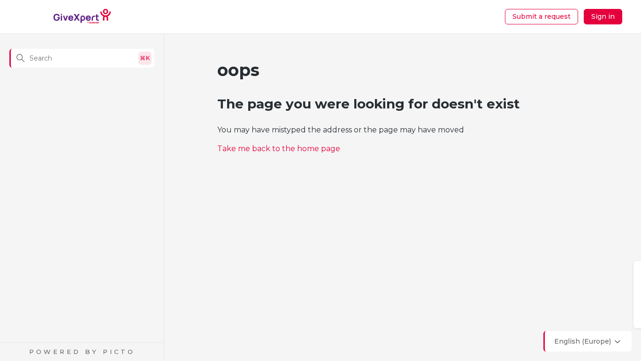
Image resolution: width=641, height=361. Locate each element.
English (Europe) (583, 341)
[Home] (82, 17)
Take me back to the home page (278, 148)
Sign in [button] (603, 16)
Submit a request (541, 16)
